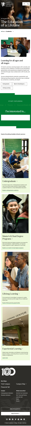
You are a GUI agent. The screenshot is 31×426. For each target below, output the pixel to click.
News (17, 399)
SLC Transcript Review (21, 395)
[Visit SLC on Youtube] (21, 419)
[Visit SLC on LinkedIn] (24, 419)
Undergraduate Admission (7, 393)
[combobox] (15, 117)
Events (17, 401)
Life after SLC (19, 397)
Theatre (5, 105)
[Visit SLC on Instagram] (7, 419)
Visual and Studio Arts (19, 105)
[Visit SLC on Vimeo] (15, 419)
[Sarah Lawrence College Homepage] (8, 372)
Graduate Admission (5, 395)
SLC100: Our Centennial (22, 393)
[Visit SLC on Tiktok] (10, 419)
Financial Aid (5, 387)
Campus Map (22, 384)
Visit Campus (5, 384)
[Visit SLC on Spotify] (18, 419)
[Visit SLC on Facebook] (12, 419)
